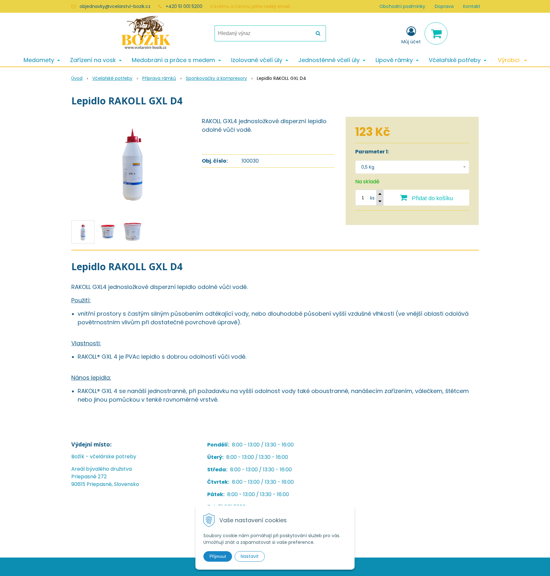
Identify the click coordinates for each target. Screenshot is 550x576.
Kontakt (471, 6)
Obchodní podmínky (402, 6)
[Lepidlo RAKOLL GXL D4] (132, 164)
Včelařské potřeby (112, 78)
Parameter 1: (372, 151)
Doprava (444, 6)
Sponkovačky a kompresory (216, 78)
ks (372, 198)
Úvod (76, 78)
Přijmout (217, 556)
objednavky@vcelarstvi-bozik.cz (115, 6)
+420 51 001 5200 (184, 6)
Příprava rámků (159, 78)
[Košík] (436, 33)
